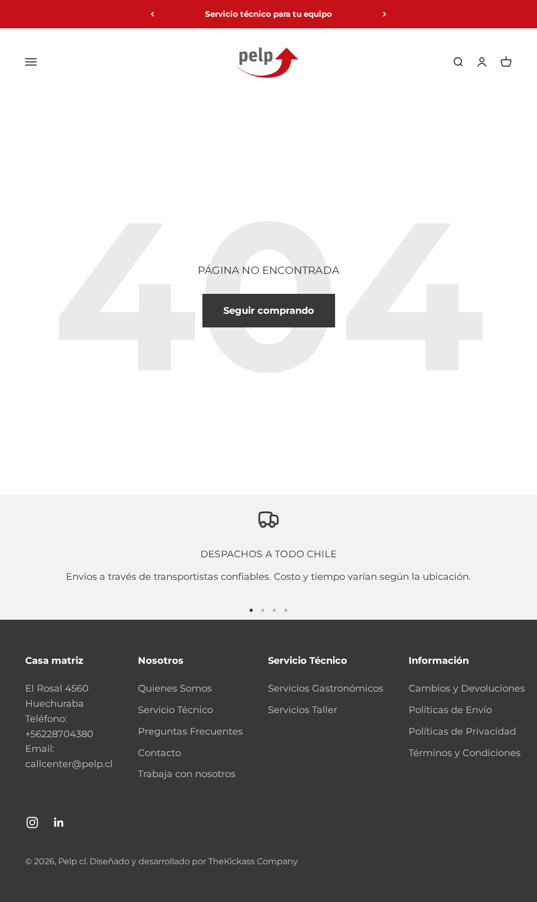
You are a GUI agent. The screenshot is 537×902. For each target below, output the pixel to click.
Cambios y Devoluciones (467, 688)
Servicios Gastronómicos (325, 688)
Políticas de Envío (450, 710)
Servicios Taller (302, 710)
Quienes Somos (175, 688)
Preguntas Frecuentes (190, 731)
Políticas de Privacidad (462, 731)
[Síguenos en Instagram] (32, 822)
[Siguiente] (384, 14)
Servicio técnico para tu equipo (268, 14)
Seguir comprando (268, 310)
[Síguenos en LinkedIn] (59, 822)
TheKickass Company (253, 861)
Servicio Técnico (175, 710)
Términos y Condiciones (465, 753)
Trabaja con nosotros (186, 774)
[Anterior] (152, 14)
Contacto (159, 753)
